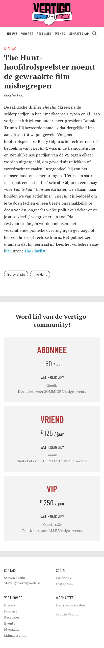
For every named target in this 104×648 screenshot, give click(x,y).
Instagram (64, 583)
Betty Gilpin (16, 274)
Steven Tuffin (14, 577)
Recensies (44, 33)
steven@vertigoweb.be (22, 582)
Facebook (63, 577)
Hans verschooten (70, 605)
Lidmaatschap (78, 33)
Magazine (11, 629)
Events (60, 33)
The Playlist (35, 251)
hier (7, 251)
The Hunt (40, 274)
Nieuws (12, 33)
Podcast (26, 33)
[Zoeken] (94, 33)
